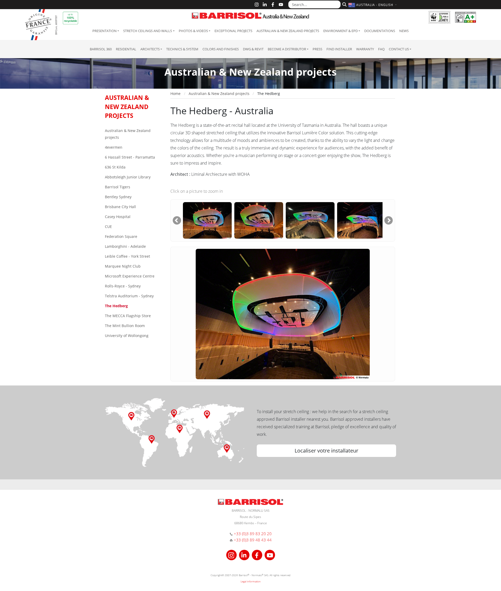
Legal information (251, 581)
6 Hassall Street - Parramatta (130, 157)
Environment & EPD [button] (340, 30)
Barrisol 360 (101, 49)
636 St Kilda (115, 167)
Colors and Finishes (220, 49)
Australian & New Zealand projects (288, 30)
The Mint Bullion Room (125, 325)
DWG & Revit (253, 49)
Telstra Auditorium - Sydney (129, 295)
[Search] (344, 4)
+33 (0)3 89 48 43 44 (253, 539)
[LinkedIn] (265, 4)
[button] (373, 5)
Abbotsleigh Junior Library (128, 176)
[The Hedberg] (207, 220)
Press (317, 49)
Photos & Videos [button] (193, 30)
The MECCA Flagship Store (128, 315)
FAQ (381, 49)
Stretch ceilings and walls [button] (147, 30)
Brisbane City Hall (120, 206)
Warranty (365, 49)
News (404, 30)
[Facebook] (273, 4)
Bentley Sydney (118, 196)
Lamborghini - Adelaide (125, 246)
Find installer (339, 49)
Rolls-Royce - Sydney (123, 286)
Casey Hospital (117, 216)
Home (175, 93)
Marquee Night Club (123, 266)
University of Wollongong (126, 335)
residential (126, 49)
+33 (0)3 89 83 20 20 (253, 533)
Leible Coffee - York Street (127, 256)
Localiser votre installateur (326, 450)
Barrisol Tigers (117, 186)
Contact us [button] (399, 49)
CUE (108, 226)
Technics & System (182, 49)
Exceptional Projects (233, 30)
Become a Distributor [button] (287, 49)
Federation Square (121, 236)
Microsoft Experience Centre (129, 276)
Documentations (379, 30)
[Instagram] (256, 4)
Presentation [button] (104, 30)
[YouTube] (281, 4)
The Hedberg (116, 305)
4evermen (113, 147)
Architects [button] (150, 49)
